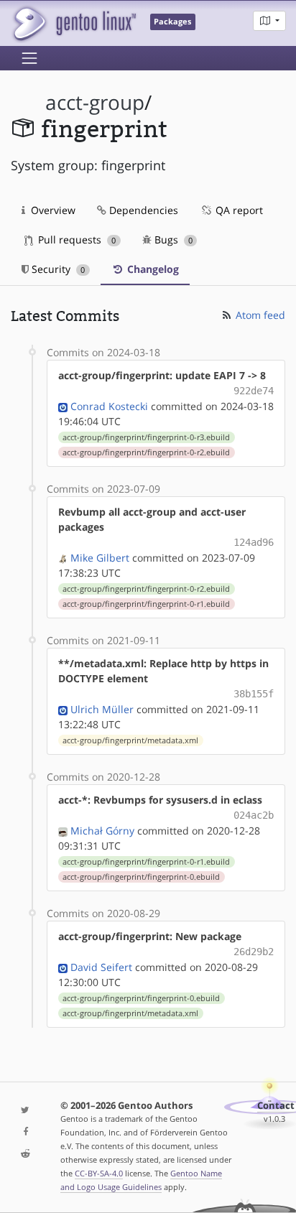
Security (57, 269)
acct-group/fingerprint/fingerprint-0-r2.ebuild (146, 452)
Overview (51, 210)
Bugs (172, 239)
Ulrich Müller (102, 709)
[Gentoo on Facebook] (25, 1132)
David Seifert (101, 967)
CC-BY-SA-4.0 (99, 1173)
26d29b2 (253, 951)
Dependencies (142, 210)
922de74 (253, 390)
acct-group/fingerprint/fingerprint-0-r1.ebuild (146, 604)
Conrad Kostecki (109, 406)
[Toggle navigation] (29, 58)
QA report (238, 210)
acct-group (94, 102)
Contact (276, 1106)
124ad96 (253, 542)
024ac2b (253, 815)
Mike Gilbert (99, 557)
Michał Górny (102, 830)
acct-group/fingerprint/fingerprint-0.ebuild (141, 877)
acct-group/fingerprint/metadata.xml (130, 740)
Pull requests (75, 239)
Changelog (151, 269)
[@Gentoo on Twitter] (25, 1111)
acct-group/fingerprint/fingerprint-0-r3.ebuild (146, 437)
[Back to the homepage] (73, 23)
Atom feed (259, 315)
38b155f (253, 694)
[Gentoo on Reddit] (25, 1154)
